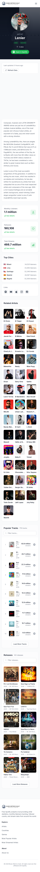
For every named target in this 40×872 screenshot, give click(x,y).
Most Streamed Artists (10, 842)
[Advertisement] (20, 96)
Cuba (21, 47)
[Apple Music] (16, 292)
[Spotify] (6, 292)
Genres (4, 834)
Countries (5, 830)
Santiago (10, 271)
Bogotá (9, 279)
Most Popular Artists (9, 838)
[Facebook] (27, 292)
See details (10, 216)
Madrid (9, 275)
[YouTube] (11, 292)
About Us (5, 853)
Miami (9, 264)
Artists (4, 826)
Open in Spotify (21, 52)
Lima (8, 268)
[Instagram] (22, 292)
